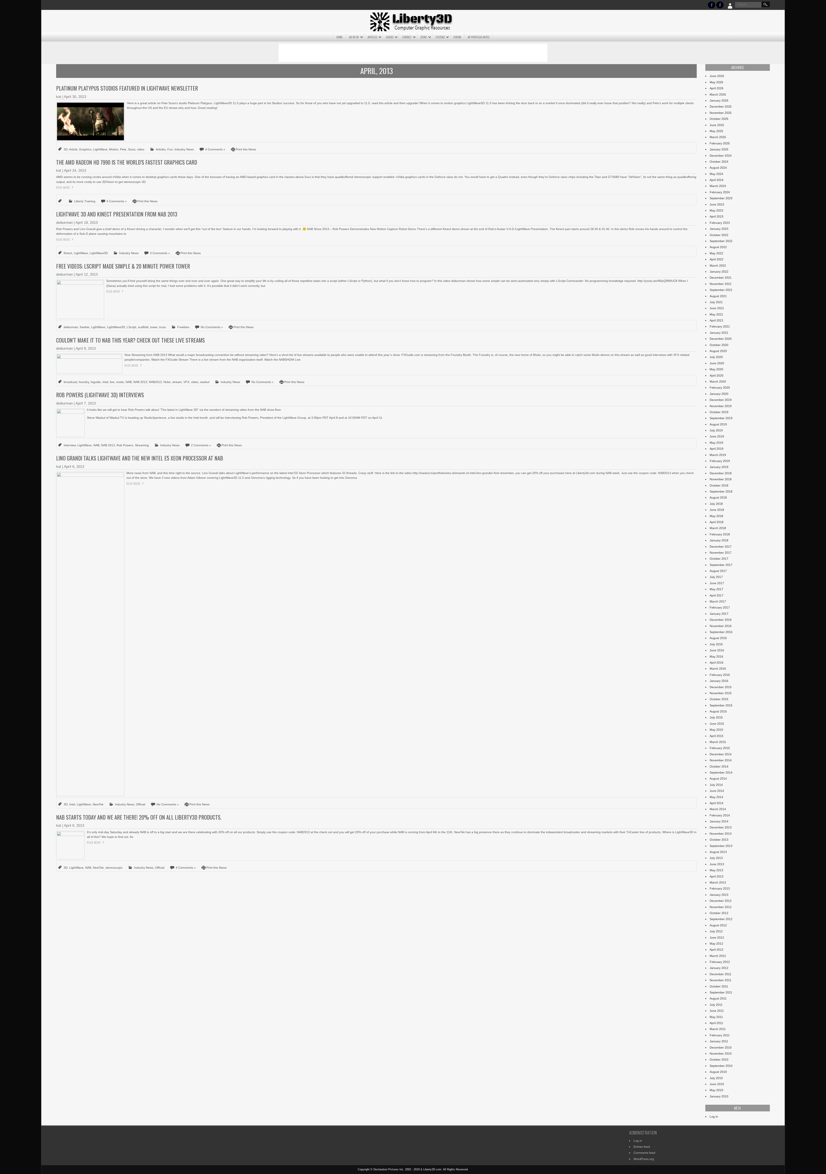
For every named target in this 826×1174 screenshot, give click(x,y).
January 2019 (719, 467)
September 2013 (721, 846)
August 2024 (718, 167)
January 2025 (719, 149)
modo (120, 382)
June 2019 (717, 436)
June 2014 (717, 790)
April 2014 (716, 803)
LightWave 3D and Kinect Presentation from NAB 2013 (116, 214)
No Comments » (212, 327)
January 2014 (719, 821)
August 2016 (718, 638)
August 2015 (718, 711)
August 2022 (718, 247)
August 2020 (718, 351)
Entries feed (641, 1146)
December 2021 (721, 277)
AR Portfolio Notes (478, 37)
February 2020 (720, 387)
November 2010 (721, 1053)
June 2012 (717, 937)
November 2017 (721, 552)
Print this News (246, 149)
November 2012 (721, 907)
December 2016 (721, 619)
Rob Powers (125, 445)
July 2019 (716, 430)
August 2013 (718, 852)
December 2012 (721, 900)
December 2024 (721, 155)
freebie (84, 327)
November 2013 (721, 833)
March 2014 (718, 809)
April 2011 (716, 1023)
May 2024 (716, 174)
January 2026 (719, 100)
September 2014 (721, 772)
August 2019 (718, 424)
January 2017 (719, 613)
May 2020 (716, 369)
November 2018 (721, 479)
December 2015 (721, 687)
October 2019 (719, 412)
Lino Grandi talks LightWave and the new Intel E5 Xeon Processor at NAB (139, 458)
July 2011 (716, 1004)
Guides (389, 37)
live (112, 382)
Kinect (68, 253)
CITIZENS (440, 37)
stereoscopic (114, 867)
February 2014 (720, 815)
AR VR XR (354, 37)
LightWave (100, 149)
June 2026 (717, 76)
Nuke (167, 382)
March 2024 (718, 186)
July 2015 (716, 717)
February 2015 (720, 748)
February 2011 (720, 1035)
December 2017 (721, 546)
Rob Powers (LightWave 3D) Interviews (100, 395)
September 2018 (721, 491)
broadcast (70, 382)
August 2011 (718, 998)
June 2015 (717, 723)
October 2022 (719, 235)
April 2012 (716, 949)
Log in (714, 1116)
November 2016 (721, 626)
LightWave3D (99, 253)
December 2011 (720, 974)
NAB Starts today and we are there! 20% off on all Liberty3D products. (138, 817)
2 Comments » (201, 445)
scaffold (143, 327)
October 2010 (719, 1059)
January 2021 (719, 332)
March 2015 (718, 742)
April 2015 (716, 736)
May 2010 (716, 1090)
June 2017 (717, 583)
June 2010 (717, 1084)
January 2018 (719, 540)
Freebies (183, 327)
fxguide (96, 382)
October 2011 (719, 986)
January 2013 (719, 894)
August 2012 (718, 925)
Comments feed (644, 1152)
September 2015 (721, 705)
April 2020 (716, 375)
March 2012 (718, 956)
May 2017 (716, 589)
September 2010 (721, 1065)
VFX (186, 382)
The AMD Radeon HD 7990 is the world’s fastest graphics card (126, 162)
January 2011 (719, 1041)
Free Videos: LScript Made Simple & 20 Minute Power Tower (123, 266)
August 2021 (718, 296)
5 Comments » (117, 201)
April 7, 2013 (86, 403)
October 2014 (719, 766)
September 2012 (721, 919)
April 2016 (716, 662)
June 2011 (717, 1010)
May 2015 (716, 729)
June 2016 (717, 650)
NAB (129, 382)
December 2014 (721, 754)
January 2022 (719, 271)
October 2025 (719, 118)
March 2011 (718, 1029)
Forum (457, 37)
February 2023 (720, 222)
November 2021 (721, 284)
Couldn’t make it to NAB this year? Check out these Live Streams (130, 340)
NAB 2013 (140, 382)
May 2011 (716, 1017)
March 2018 (718, 528)
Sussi (131, 149)
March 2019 (718, 455)
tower (153, 327)
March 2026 (718, 94)
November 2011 (720, 980)
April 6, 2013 (74, 467)
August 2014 (718, 778)
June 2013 (717, 864)
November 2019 (721, 406)
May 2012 (716, 943)
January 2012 (719, 968)
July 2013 (716, 858)
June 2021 (717, 308)
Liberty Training (84, 201)
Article (73, 149)
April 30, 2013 (75, 97)
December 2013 (721, 827)
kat (58, 97)
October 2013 (719, 839)
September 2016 (721, 632)
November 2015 (721, 693)
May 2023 (716, 210)
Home (339, 37)
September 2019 (721, 418)
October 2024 (719, 161)
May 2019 (716, 442)
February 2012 (720, 962)
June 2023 (717, 204)
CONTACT (406, 37)
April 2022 (716, 259)
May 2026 (716, 82)
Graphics (85, 149)
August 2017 (718, 571)
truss (162, 327)
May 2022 (716, 253)
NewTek (98, 804)
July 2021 (716, 302)
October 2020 (719, 345)
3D (66, 149)
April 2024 (716, 180)
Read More (63, 187)
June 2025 (717, 125)
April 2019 (716, 448)
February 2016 (720, 675)
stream (177, 382)
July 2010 (716, 1078)
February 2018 (720, 534)
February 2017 (720, 607)
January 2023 (719, 228)
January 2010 (719, 1096)
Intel (105, 382)
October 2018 (719, 485)
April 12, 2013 (87, 274)
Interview (70, 445)
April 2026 (716, 88)
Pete (123, 149)
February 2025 (720, 143)
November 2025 (721, 112)
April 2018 (716, 522)
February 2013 (720, 888)
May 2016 (716, 656)
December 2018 (721, 473)
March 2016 (718, 668)
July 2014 (716, 784)
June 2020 (717, 363)
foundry (84, 382)
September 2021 (721, 290)
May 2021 (716, 314)
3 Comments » (160, 253)
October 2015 (719, 699)
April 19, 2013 (87, 223)
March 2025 (718, 137)
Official (140, 804)
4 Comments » (215, 149)
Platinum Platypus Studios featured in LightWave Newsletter (127, 88)
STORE (423, 37)
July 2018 (716, 503)
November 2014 (721, 760)
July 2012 (716, 931)
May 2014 (716, 797)
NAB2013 (155, 382)
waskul (204, 382)
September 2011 (721, 992)
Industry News (184, 149)
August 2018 (718, 497)
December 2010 (721, 1047)
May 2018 (716, 516)
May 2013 (716, 870)
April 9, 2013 (86, 348)
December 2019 (721, 400)
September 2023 (721, 198)
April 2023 (716, 216)
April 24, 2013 (75, 170)
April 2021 (716, 320)
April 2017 (716, 595)
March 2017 (718, 601)
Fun (170, 149)
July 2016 (716, 644)
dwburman (64, 223)
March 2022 (718, 265)
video (140, 149)
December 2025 (721, 106)
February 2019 (720, 461)
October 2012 (719, 913)
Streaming (142, 445)
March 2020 (718, 381)
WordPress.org (643, 1159)
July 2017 (716, 577)
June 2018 (717, 509)
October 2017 (719, 558)
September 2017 (721, 565)
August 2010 (718, 1072)
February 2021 (720, 326)
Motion (113, 149)
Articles (372, 37)
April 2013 (716, 876)
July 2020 (716, 357)
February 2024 (720, 192)
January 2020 (719, 393)
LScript (131, 327)
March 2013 (718, 882)
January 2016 (719, 681)
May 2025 (716, 131)
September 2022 (721, 241)
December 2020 (721, 338)
